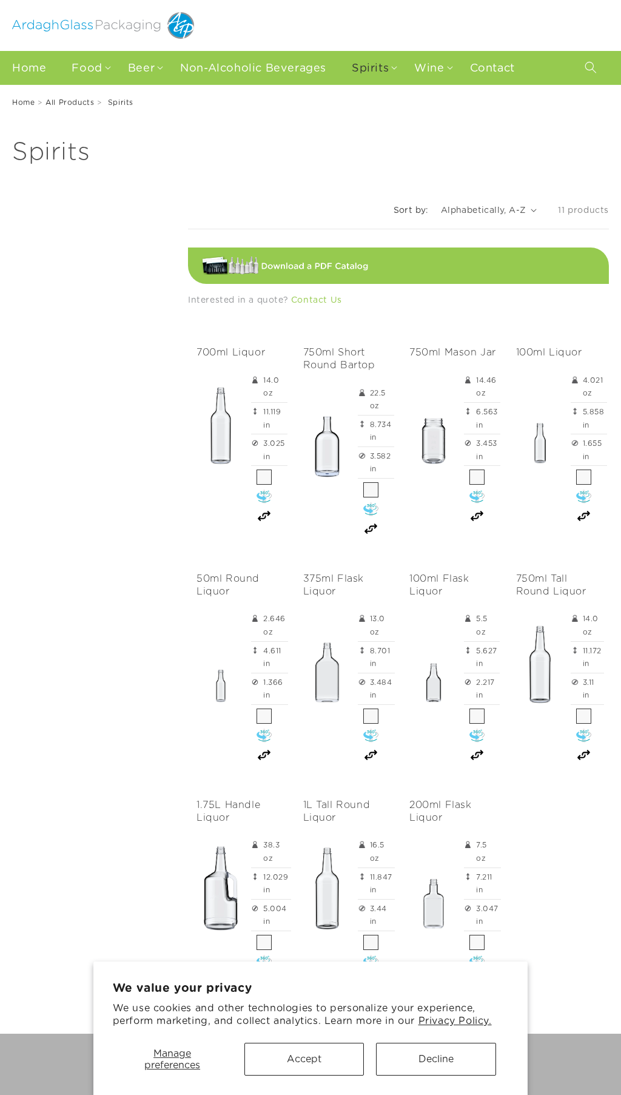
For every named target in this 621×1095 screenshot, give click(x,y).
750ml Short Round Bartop (339, 358)
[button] (88, 67)
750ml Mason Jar (452, 352)
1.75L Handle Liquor (228, 811)
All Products (69, 102)
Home (23, 102)
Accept (304, 1059)
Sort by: (411, 210)
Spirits (120, 102)
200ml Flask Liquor (440, 811)
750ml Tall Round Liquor (551, 585)
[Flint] (264, 477)
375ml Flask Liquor (333, 585)
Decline (436, 1059)
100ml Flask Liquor (439, 585)
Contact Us (316, 300)
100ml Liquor (549, 352)
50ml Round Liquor (228, 585)
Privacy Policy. (455, 1020)
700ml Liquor (230, 352)
